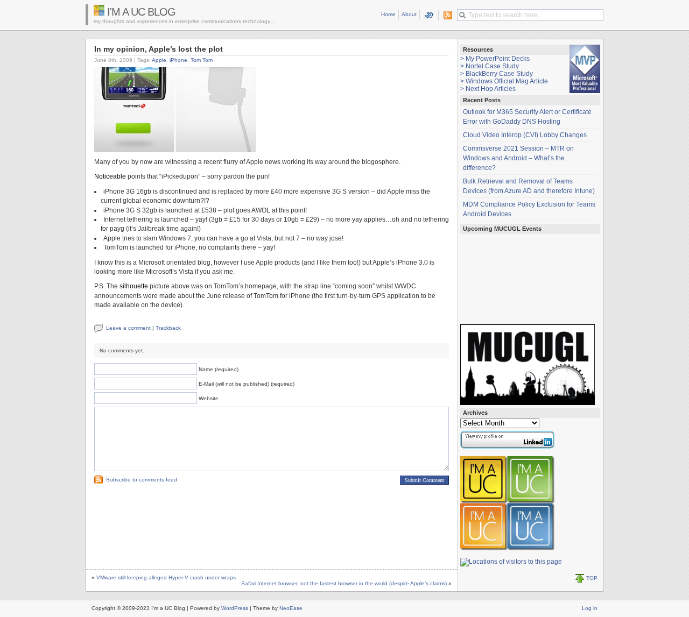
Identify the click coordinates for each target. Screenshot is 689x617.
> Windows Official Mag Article (504, 81)
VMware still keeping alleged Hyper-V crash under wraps (166, 577)
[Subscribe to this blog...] (446, 15)
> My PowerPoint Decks (495, 58)
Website (209, 398)
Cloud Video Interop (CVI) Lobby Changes (525, 135)
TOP (591, 578)
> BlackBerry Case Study (496, 73)
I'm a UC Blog (141, 12)
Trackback (168, 328)
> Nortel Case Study (489, 66)
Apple (159, 60)
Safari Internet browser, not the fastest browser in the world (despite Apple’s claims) (344, 583)
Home (388, 14)
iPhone (178, 60)
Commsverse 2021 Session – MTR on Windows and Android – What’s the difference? (518, 158)
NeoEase (291, 608)
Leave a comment (128, 328)
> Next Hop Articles (488, 89)
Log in (589, 608)
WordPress (234, 608)
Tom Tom (202, 60)
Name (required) (218, 369)
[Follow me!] (429, 15)
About (409, 14)
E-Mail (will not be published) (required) (246, 384)
